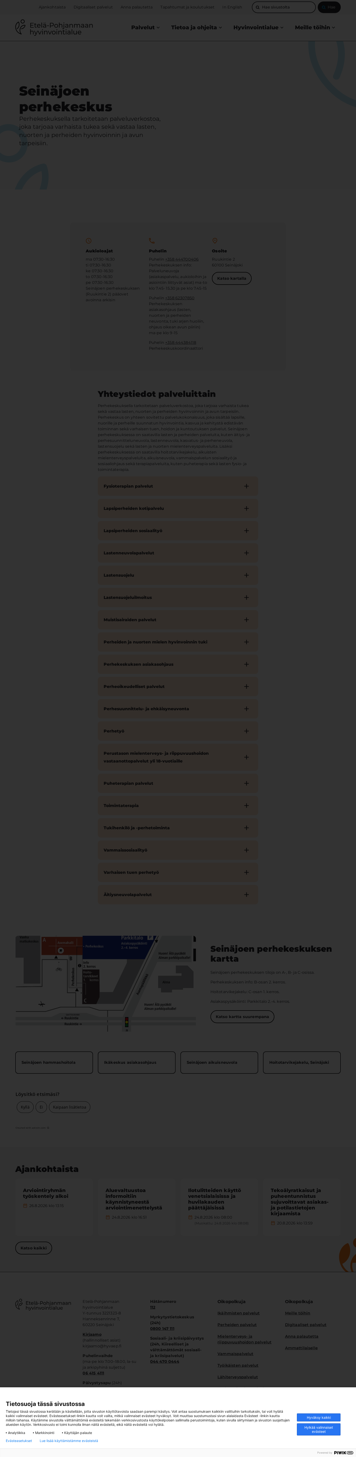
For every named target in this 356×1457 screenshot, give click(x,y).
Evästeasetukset (19, 1441)
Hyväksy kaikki (319, 1417)
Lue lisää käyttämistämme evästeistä (69, 1441)
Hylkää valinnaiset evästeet (318, 1429)
